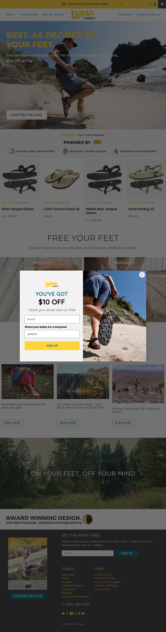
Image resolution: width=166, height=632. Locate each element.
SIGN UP (52, 346)
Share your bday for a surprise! (46, 327)
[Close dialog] (142, 275)
